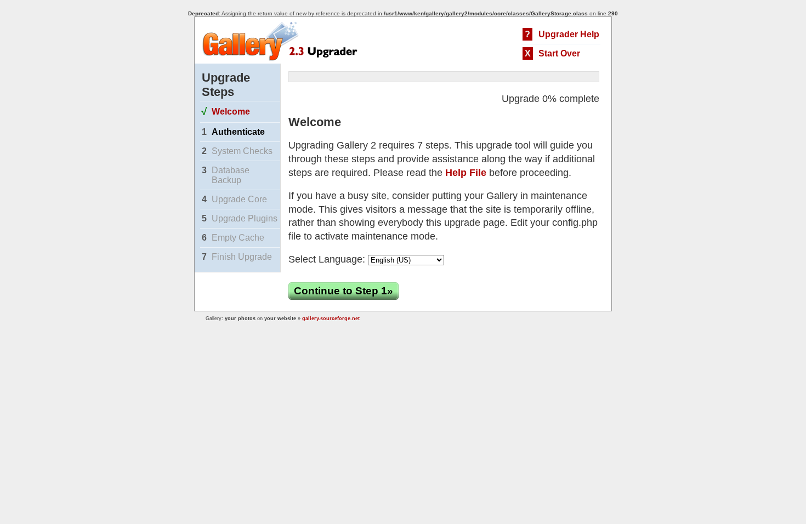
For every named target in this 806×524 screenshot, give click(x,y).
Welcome (231, 111)
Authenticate (238, 131)
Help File (465, 172)
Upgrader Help (568, 34)
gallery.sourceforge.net (331, 318)
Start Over (559, 53)
